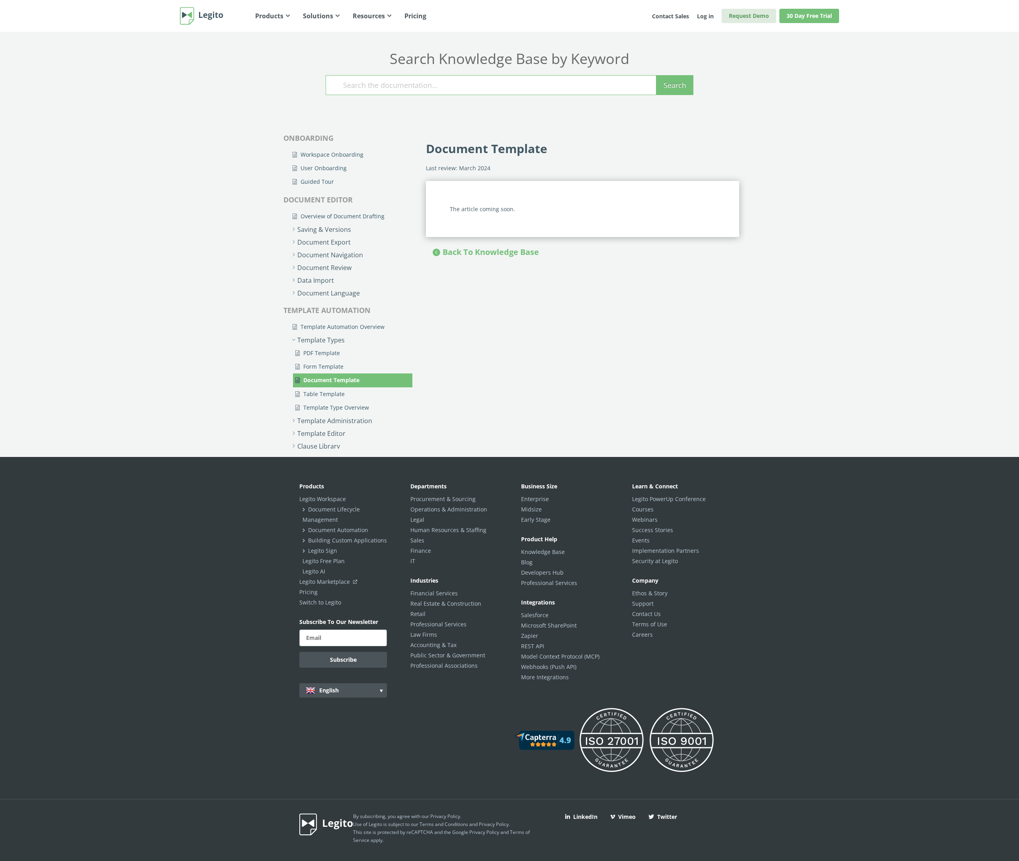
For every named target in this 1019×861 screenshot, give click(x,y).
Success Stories (652, 530)
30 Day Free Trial (809, 15)
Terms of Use (649, 624)
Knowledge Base (543, 552)
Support (643, 603)
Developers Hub (542, 572)
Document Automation (338, 530)
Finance (420, 550)
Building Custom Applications (347, 540)
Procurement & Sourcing (443, 499)
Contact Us (646, 614)
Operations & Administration (448, 509)
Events (641, 540)
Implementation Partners (665, 550)
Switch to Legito (320, 602)
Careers (642, 634)
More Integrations (545, 677)
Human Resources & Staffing (448, 530)
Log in (705, 16)
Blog (527, 562)
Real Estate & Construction (445, 603)
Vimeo (627, 816)
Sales (417, 540)
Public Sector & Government (447, 655)
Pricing (308, 592)
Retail (418, 614)
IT (412, 561)
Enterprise (535, 499)
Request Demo (749, 15)
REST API (532, 646)
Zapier (529, 635)
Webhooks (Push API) (548, 667)
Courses (643, 509)
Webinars (645, 519)
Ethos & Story (650, 593)
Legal (417, 519)
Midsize (531, 509)
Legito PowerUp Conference (669, 499)
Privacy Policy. (494, 824)
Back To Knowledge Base (491, 252)
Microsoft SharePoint (549, 625)
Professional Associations (444, 665)
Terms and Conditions (444, 824)
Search (675, 85)
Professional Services (438, 624)
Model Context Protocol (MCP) (560, 656)
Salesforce (535, 615)
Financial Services (434, 593)
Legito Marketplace (325, 581)
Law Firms (423, 634)
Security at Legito (655, 561)
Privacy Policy (445, 816)
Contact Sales (670, 16)
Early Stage (535, 519)
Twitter (667, 816)
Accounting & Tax (433, 645)
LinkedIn (585, 816)
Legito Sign (322, 550)
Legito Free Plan (324, 561)
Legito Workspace (322, 499)
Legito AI (314, 571)
